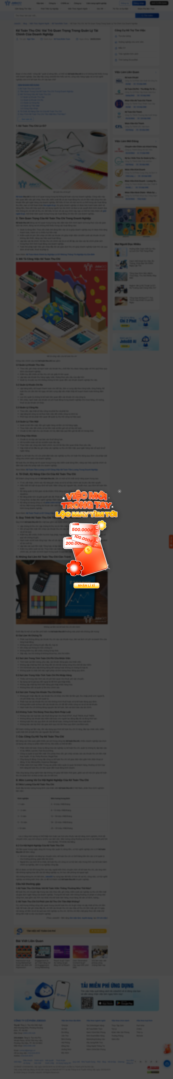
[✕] (86, 539)
